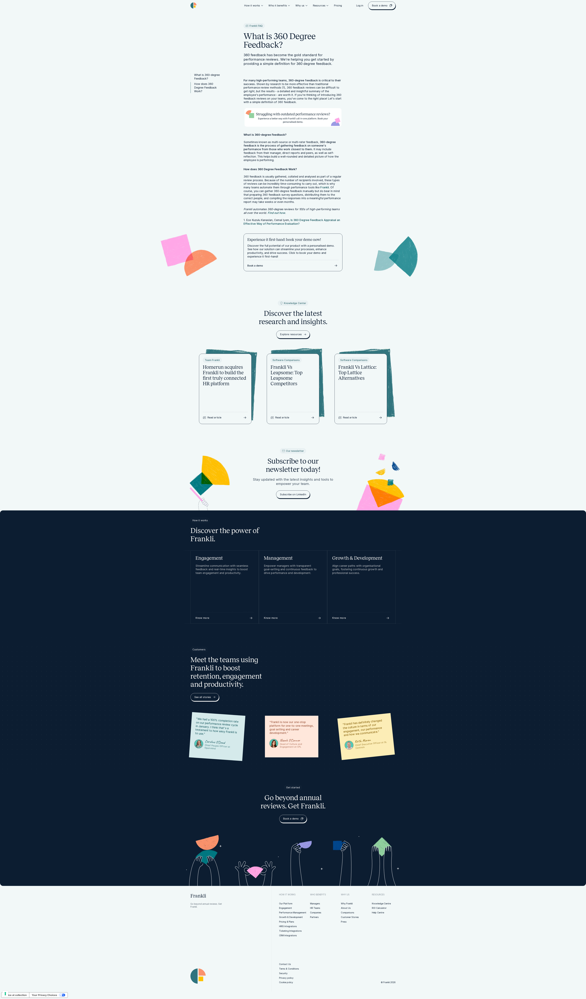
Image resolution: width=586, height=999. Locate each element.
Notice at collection (15, 995)
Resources (319, 5)
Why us (299, 5)
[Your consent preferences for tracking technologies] (5, 994)
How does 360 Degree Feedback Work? (205, 87)
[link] (338, 5)
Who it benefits (277, 5)
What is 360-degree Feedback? (207, 76)
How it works (252, 5)
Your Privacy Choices (44, 995)
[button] (224, 618)
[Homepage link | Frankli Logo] (193, 5)
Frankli (324, 187)
